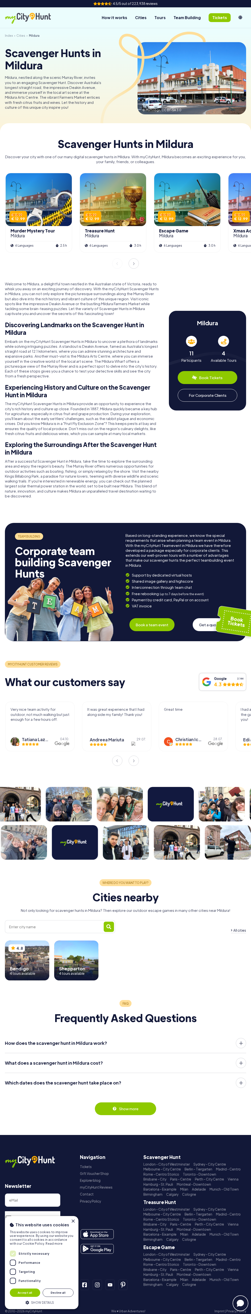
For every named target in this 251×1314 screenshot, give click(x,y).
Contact (87, 1194)
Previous (117, 263)
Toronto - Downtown (199, 1174)
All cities (239, 930)
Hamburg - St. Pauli (158, 1184)
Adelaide (199, 1189)
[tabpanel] (191, 349)
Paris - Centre (180, 1179)
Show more (128, 1108)
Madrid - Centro (228, 1169)
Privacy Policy (90, 1201)
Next (134, 263)
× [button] (73, 1221)
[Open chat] (240, 1303)
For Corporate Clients (207, 395)
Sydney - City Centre (209, 1164)
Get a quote (209, 624)
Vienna (233, 1179)
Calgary (172, 1194)
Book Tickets (211, 377)
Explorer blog (90, 1180)
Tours (160, 17)
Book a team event (152, 624)
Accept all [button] (25, 1292)
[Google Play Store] (97, 1249)
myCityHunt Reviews (96, 1187)
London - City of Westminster (166, 1164)
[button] (42, 1302)
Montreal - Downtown (194, 1184)
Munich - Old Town (224, 1189)
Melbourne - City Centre (162, 1169)
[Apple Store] (97, 1234)
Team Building (187, 17)
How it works (114, 17)
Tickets (86, 1167)
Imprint (219, 1311)
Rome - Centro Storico (161, 1174)
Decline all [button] (58, 1292)
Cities (141, 17)
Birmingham (153, 1194)
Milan (184, 1189)
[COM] (240, 17)
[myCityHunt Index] (33, 17)
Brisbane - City (154, 1179)
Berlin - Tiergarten (198, 1169)
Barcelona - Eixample (159, 1189)
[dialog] (41, 1262)
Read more (54, 1243)
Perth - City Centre (209, 1179)
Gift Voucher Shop (94, 1173)
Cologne (189, 1194)
